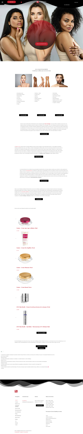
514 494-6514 (67, 4)
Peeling (16, 413)
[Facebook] (16, 377)
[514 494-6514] (67, 2)
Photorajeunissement (18, 410)
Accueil (16, 400)
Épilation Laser (17, 403)
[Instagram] (18, 377)
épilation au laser (18, 146)
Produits (16, 419)
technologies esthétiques (25, 191)
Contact (16, 424)
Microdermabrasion (18, 415)
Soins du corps (17, 417)
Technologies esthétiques (17, 406)
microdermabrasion (29, 170)
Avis (15, 421)
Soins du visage (17, 408)
